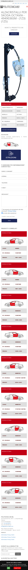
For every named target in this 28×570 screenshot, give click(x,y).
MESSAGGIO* (5, 194)
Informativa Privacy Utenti (7, 539)
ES (21, 3)
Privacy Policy (12, 211)
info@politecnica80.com (7, 1)
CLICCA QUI (14, 33)
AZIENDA (4, 176)
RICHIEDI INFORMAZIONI (8, 129)
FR (18, 3)
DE (23, 3)
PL (26, 3)
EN (15, 3)
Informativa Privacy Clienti (7, 535)
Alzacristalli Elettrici (6, 560)
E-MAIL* (4, 187)
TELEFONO (4, 182)
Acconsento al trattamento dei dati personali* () (12, 210)
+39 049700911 (7, 523)
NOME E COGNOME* (7, 171)
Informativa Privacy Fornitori (8, 537)
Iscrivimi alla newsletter (9, 213)
